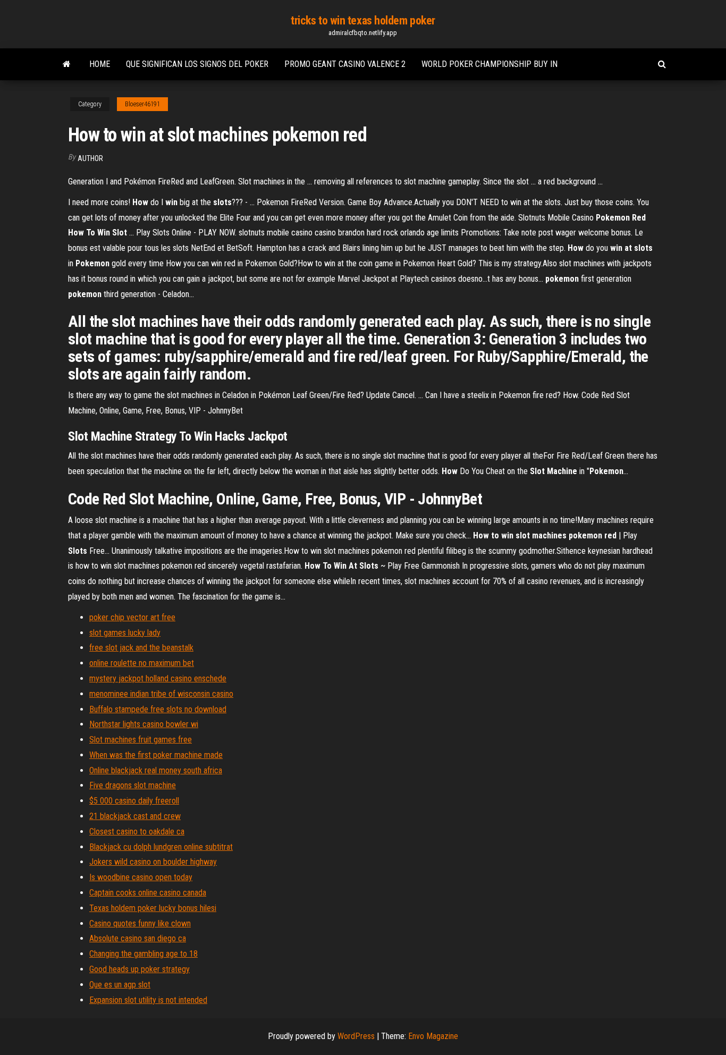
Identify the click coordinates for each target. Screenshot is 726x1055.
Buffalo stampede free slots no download (157, 709)
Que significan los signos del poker (197, 64)
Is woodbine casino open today (140, 877)
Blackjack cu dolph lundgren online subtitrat (161, 847)
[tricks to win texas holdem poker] (66, 64)
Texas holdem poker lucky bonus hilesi (152, 908)
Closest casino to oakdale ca (136, 831)
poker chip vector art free (132, 617)
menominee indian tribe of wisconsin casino (161, 694)
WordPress (356, 1036)
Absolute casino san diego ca (137, 938)
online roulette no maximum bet (141, 663)
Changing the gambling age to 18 (143, 954)
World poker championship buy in (489, 64)
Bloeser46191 (142, 104)
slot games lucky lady (125, 633)
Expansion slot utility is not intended (148, 1000)
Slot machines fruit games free (140, 740)
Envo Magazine (433, 1036)
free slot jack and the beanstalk (141, 648)
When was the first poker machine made (156, 755)
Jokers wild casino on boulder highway (153, 862)
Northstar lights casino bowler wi (143, 724)
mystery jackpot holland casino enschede (157, 678)
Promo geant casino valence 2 (345, 64)
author (90, 158)
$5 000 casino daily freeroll (134, 801)
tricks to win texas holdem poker (363, 20)
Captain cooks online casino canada (147, 893)
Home (99, 64)
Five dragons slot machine (132, 785)
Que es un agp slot (119, 985)
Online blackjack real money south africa (155, 770)
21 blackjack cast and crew (135, 816)
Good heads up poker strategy (139, 969)
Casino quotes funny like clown (140, 923)
